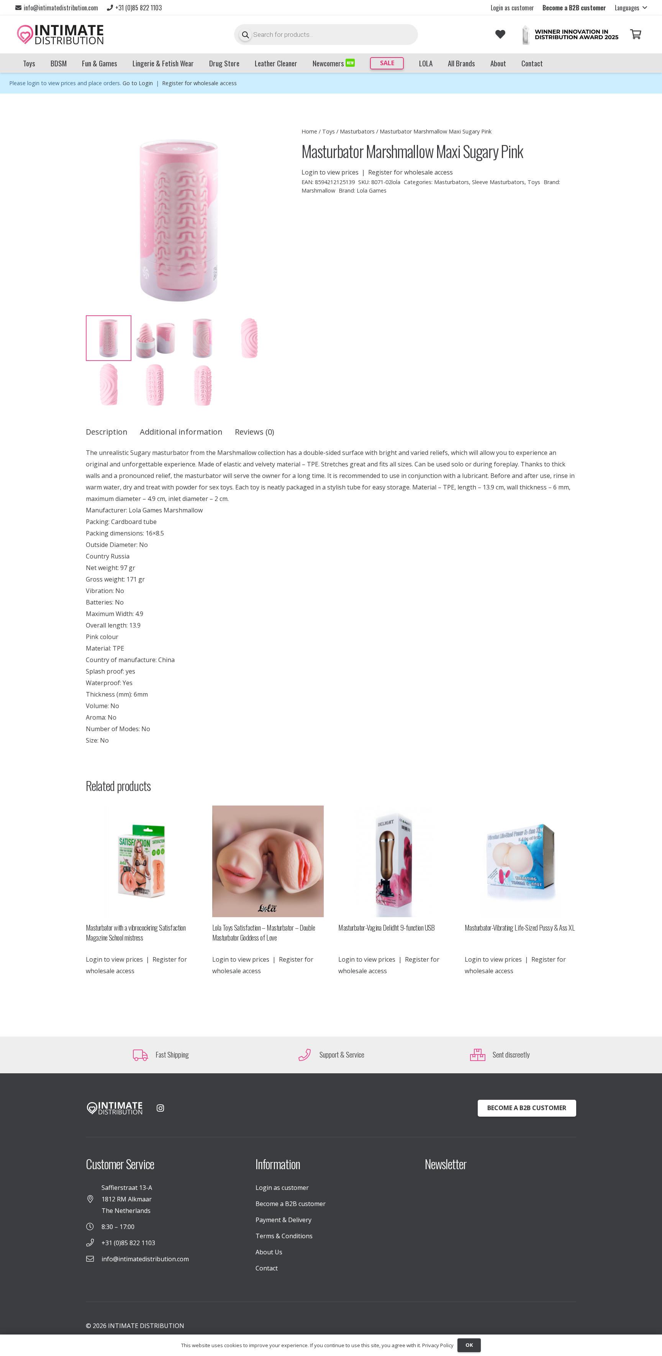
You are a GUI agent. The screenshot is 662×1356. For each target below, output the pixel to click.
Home (309, 131)
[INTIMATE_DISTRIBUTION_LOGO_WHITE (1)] (114, 1108)
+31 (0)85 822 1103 (128, 1243)
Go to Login (138, 83)
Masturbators (357, 131)
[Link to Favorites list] (500, 34)
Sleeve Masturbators (498, 182)
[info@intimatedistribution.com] (94, 1259)
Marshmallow (318, 190)
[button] (631, 8)
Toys (328, 131)
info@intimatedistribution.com (145, 1259)
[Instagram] (160, 1108)
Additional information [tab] (181, 432)
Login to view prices (330, 172)
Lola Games (372, 190)
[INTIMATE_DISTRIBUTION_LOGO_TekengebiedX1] (60, 34)
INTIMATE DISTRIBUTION (146, 1325)
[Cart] (636, 34)
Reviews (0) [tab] (254, 432)
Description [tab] (107, 432)
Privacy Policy (438, 1345)
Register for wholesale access (199, 83)
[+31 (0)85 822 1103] (94, 1243)
